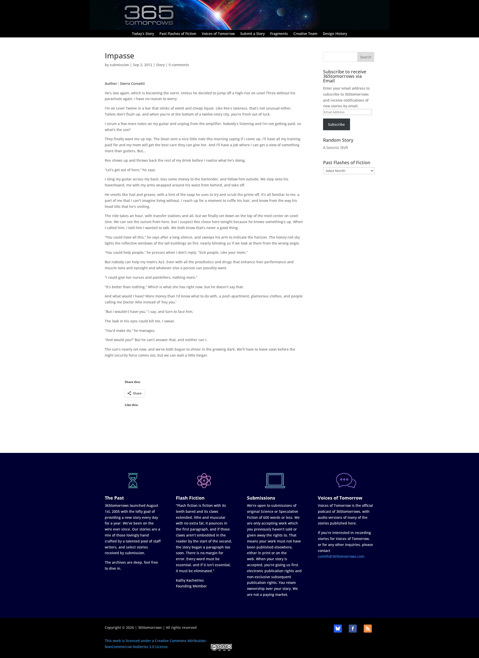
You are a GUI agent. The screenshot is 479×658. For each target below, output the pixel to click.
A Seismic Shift (335, 147)
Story (160, 64)
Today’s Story (143, 34)
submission (119, 64)
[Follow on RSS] (368, 629)
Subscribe (336, 124)
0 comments (179, 64)
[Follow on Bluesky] (338, 629)
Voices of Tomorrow (218, 34)
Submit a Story (252, 34)
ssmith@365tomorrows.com (341, 556)
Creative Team (305, 34)
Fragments (279, 34)
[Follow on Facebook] (353, 629)
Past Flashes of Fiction (177, 34)
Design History (335, 34)
